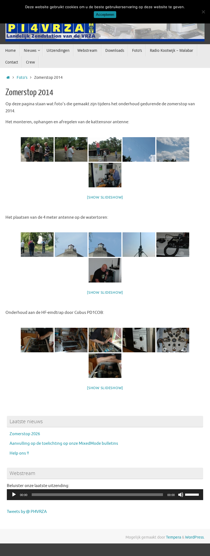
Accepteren (105, 15)
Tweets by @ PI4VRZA (27, 511)
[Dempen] (180, 494)
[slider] (192, 494)
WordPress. (195, 537)
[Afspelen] (14, 494)
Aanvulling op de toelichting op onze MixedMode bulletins (64, 443)
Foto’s (22, 77)
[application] (105, 494)
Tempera (173, 537)
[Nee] (203, 11)
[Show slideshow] (105, 197)
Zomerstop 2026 (25, 434)
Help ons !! (19, 453)
